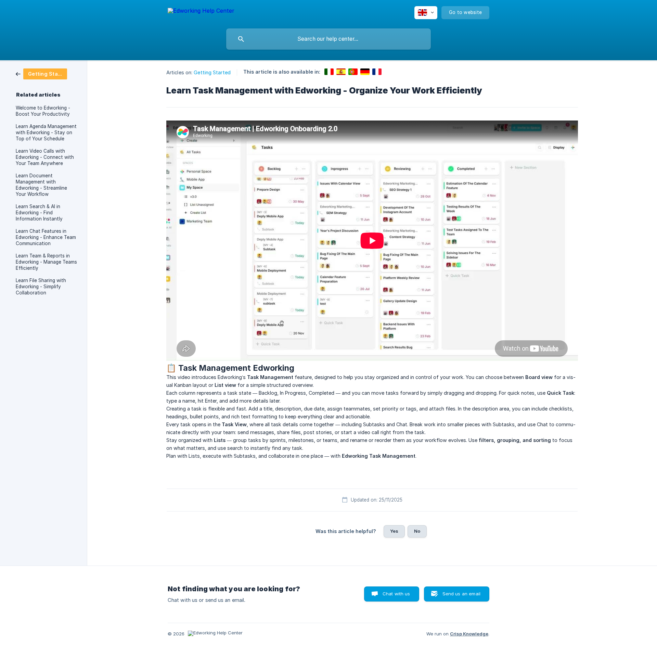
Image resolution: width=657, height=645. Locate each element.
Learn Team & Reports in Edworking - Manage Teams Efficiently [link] (46, 262)
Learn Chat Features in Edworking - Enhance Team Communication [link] (46, 237)
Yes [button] (394, 531)
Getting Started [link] (212, 72)
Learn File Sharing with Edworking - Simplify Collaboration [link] (41, 286)
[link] (41, 73)
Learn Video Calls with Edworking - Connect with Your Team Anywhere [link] (45, 157)
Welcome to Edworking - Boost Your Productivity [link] (43, 111)
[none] (201, 11)
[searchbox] (328, 39)
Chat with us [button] (396, 593)
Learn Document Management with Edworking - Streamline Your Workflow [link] (41, 185)
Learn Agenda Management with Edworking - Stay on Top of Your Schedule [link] (46, 132)
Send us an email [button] (461, 593)
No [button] (417, 531)
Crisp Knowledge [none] (469, 633)
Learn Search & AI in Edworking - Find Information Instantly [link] (39, 213)
